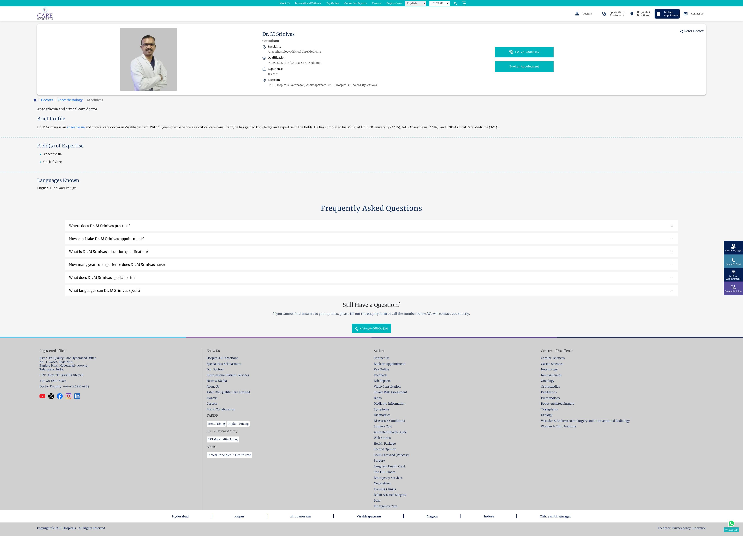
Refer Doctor (693, 31)
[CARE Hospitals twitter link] (52, 396)
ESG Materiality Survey (223, 439)
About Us (284, 3)
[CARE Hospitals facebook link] (61, 396)
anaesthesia (76, 127)
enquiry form (377, 314)
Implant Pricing (238, 423)
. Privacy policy (681, 528)
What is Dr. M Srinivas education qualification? (109, 251)
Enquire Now (394, 3)
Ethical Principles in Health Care (229, 455)
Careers (376, 3)
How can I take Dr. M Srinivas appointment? (106, 239)
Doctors (47, 100)
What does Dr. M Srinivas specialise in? (102, 277)
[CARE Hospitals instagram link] (70, 396)
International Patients (308, 3)
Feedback (664, 528)
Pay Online (332, 3)
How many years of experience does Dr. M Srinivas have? (117, 264)
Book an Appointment (524, 66)
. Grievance (698, 528)
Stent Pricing (216, 423)
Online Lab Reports (355, 3)
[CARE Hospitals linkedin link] (78, 396)
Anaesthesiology (70, 100)
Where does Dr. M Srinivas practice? (99, 226)
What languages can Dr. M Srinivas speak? (104, 290)
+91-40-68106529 (526, 52)
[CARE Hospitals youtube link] (43, 396)
